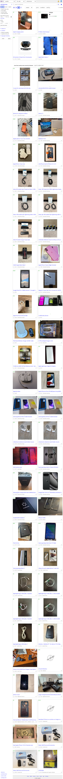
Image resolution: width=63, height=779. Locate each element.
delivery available (5, 32)
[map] (21, 7)
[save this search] (61, 4)
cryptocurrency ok (5, 33)
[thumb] (16, 7)
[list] (14, 7)
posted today (4, 12)
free (2, 21)
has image (3, 10)
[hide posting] (36, 34)
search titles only (4, 9)
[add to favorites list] (14, 34)
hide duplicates (4, 13)
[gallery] (18, 7)
